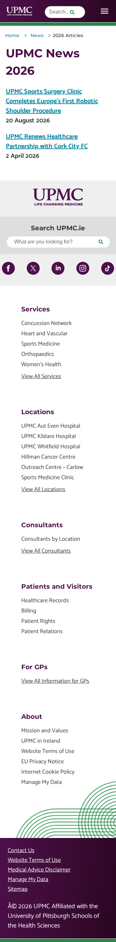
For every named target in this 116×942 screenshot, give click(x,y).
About (31, 716)
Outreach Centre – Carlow (52, 467)
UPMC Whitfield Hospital (50, 446)
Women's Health (41, 364)
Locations (37, 412)
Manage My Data (41, 782)
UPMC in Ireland (40, 741)
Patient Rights (38, 621)
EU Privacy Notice (42, 761)
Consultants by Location (50, 539)
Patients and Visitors (56, 586)
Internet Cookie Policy (47, 772)
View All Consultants (46, 551)
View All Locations (43, 489)
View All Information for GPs (55, 681)
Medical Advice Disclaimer (39, 870)
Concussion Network (46, 323)
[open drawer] (105, 11)
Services (35, 309)
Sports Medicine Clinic (47, 477)
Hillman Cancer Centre (48, 457)
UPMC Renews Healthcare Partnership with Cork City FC (47, 141)
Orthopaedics (37, 354)
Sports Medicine (40, 344)
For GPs (34, 667)
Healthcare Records (45, 600)
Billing (28, 611)
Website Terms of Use (47, 751)
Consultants (42, 525)
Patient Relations (42, 631)
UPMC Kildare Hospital (48, 436)
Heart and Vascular (44, 333)
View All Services (41, 376)
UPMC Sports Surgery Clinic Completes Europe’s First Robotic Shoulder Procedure (52, 101)
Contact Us (21, 850)
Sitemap (17, 889)
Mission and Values (44, 731)
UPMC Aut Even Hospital (50, 426)
